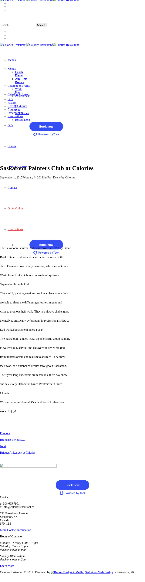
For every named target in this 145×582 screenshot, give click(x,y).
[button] (46, 244)
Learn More (7, 565)
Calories (70, 177)
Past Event (53, 177)
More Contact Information (15, 530)
